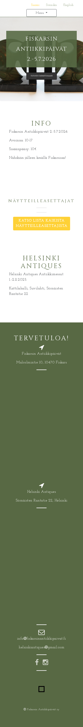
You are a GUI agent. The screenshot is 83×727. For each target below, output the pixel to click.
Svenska (51, 5)
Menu (40, 13)
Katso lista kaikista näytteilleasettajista (41, 223)
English (68, 5)
